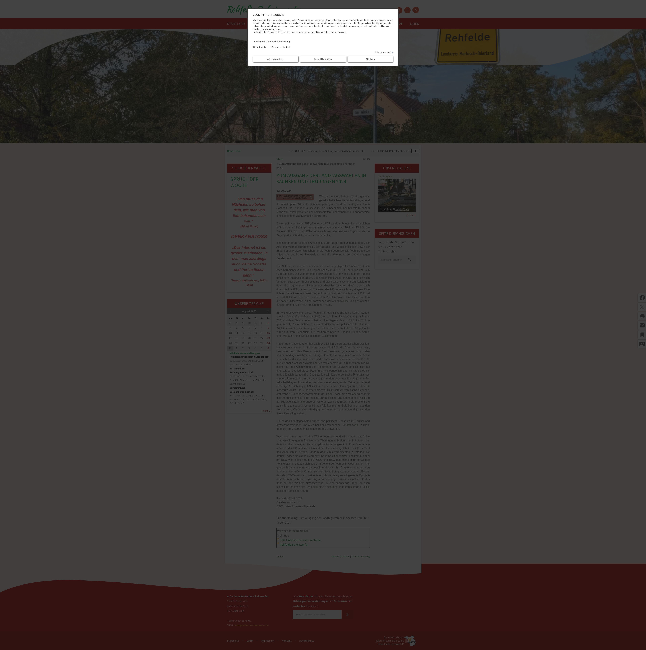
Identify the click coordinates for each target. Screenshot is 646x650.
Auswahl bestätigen (323, 59)
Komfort (275, 47)
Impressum (259, 41)
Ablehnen (370, 59)
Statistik (286, 47)
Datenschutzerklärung (278, 41)
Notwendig (261, 47)
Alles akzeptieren (275, 59)
